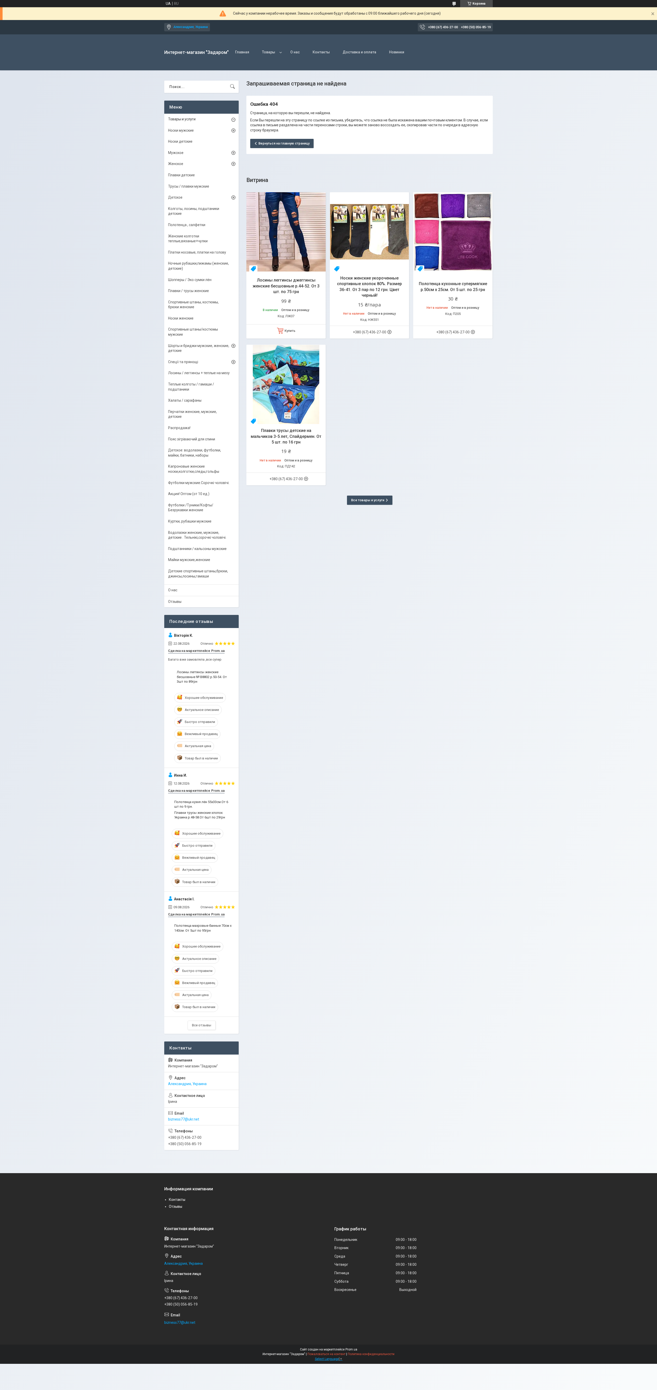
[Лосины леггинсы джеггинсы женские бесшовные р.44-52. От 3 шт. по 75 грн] (286, 232)
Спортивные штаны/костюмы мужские (193, 331)
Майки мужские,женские (189, 560)
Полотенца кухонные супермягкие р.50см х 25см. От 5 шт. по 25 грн (453, 286)
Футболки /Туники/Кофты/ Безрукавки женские (190, 507)
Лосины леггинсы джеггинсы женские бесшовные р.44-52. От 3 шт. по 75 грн (286, 286)
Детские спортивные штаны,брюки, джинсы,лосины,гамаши (198, 573)
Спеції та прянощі (183, 362)
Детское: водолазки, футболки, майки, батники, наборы (194, 452)
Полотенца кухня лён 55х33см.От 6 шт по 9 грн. (201, 804)
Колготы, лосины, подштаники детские (193, 211)
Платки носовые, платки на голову (197, 252)
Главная (242, 52)
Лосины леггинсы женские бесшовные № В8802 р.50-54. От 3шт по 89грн (202, 676)
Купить (290, 331)
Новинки (396, 52)
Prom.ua (351, 1349)
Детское (175, 197)
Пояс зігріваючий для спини (191, 439)
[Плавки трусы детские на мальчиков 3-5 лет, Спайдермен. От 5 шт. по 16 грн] (286, 384)
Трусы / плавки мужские (188, 186)
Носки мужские (181, 130)
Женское (175, 164)
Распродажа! (179, 428)
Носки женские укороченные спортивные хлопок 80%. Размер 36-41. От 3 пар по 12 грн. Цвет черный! (369, 287)
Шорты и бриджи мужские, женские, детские (198, 348)
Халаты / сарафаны (184, 400)
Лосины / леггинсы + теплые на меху (199, 373)
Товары (268, 52)
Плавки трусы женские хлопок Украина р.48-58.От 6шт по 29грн (199, 815)
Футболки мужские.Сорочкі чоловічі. (198, 483)
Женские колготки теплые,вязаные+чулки (188, 238)
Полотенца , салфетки (186, 225)
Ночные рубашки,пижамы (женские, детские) (198, 266)
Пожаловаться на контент (326, 1354)
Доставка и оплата (359, 52)
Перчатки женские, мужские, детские (192, 414)
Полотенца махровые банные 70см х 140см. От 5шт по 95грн (202, 928)
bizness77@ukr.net (183, 1119)
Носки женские (181, 318)
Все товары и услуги (367, 500)
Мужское (175, 153)
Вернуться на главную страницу (284, 143)
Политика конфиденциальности (371, 1354)
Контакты (321, 52)
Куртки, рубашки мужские (189, 521)
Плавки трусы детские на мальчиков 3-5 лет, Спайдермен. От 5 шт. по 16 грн (286, 436)
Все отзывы (201, 1025)
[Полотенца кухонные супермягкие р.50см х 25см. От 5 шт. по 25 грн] (452, 232)
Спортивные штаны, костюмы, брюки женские (193, 304)
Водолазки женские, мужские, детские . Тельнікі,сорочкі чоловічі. (197, 535)
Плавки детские (181, 175)
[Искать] (232, 87)
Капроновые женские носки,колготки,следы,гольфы (193, 469)
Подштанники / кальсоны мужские (197, 549)
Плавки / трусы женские (188, 291)
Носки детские (180, 141)
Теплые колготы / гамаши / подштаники (191, 386)
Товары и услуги (182, 119)
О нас (295, 52)
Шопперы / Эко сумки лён (189, 280)
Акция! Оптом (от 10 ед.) (188, 494)
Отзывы (174, 602)
